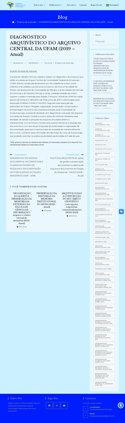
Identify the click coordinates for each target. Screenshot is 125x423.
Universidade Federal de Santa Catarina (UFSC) (104, 322)
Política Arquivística (102, 263)
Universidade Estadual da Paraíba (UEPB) (103, 286)
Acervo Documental (102, 124)
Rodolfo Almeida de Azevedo (23, 71)
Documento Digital (104, 215)
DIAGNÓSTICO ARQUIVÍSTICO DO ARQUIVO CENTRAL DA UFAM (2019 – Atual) (76, 22)
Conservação (103, 179)
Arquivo (100, 145)
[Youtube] (64, 405)
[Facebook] (49, 405)
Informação (102, 237)
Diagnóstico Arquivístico (71, 142)
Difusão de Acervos (104, 199)
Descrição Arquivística (102, 188)
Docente (48, 63)
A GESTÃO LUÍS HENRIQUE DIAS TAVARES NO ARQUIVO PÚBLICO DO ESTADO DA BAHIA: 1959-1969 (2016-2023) (104, 85)
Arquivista (101, 140)
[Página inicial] (13, 22)
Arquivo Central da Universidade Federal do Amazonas (37, 142)
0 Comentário (106, 75)
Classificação (103, 175)
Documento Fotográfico (102, 221)
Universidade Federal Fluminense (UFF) (104, 383)
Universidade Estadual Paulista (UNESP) (103, 293)
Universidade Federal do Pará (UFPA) (102, 360)
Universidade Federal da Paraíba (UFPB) (104, 307)
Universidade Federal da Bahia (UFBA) (103, 300)
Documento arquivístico (102, 209)
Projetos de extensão (64, 63)
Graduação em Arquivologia (103, 232)
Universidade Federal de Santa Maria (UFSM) (103, 329)
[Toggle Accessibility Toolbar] (121, 405)
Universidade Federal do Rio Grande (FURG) (103, 368)
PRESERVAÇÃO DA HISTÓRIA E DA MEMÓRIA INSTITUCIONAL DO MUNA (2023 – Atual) (47, 200)
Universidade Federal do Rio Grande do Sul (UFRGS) (102, 376)
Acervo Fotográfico (102, 129)
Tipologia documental (102, 273)
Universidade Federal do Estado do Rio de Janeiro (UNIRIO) (104, 353)
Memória (101, 242)
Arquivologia (103, 149)
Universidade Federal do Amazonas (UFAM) (27, 145)
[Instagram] (56, 405)
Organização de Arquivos (102, 252)
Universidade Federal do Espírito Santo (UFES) (104, 345)
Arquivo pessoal (102, 154)
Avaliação (101, 165)
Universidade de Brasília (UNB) (103, 279)
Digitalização (103, 204)
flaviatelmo (18, 63)
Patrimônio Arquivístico (102, 258)
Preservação (103, 269)
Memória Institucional (102, 246)
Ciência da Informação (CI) (104, 169)
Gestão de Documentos (103, 226)
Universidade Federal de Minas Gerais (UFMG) (103, 314)
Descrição (101, 183)
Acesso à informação (102, 135)
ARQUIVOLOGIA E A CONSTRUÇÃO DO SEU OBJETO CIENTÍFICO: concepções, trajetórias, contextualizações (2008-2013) (72, 203)
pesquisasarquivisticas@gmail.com (102, 416)
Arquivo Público (102, 159)
